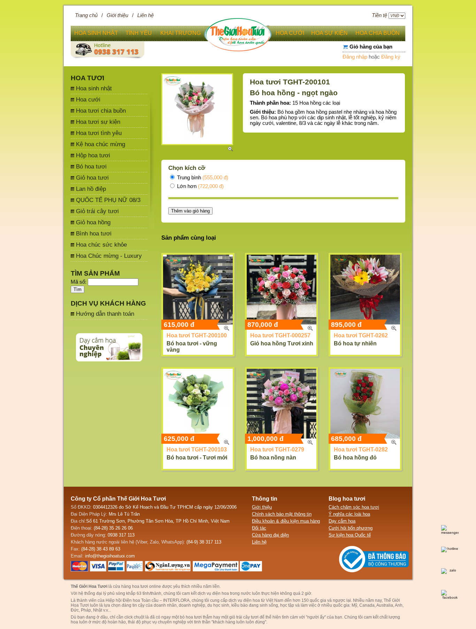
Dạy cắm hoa (342, 521)
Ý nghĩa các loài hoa (349, 514)
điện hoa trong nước (231, 593)
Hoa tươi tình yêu (99, 132)
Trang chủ (86, 15)
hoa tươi (194, 617)
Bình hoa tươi (94, 233)
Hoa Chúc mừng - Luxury (109, 255)
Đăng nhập (355, 57)
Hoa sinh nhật (94, 88)
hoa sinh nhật (96, 33)
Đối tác (259, 528)
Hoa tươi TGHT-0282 (361, 449)
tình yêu (138, 33)
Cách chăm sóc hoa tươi (354, 507)
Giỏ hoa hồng (93, 222)
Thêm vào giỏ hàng (190, 211)
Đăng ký (390, 57)
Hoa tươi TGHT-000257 (280, 335)
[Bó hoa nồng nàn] (281, 404)
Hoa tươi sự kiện (98, 121)
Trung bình (202, 177)
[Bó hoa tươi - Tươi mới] (198, 404)
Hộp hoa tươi (93, 155)
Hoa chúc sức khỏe (101, 244)
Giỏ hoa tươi (92, 177)
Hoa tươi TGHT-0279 (277, 449)
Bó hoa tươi (91, 166)
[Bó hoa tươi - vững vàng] (198, 289)
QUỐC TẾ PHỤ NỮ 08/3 (108, 199)
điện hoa (251, 600)
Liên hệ (145, 15)
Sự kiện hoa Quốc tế (350, 535)
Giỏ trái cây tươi (97, 211)
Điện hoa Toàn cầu (141, 600)
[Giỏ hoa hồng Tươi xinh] (281, 289)
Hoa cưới (88, 99)
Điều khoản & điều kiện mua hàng (286, 521)
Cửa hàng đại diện (270, 535)
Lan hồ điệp (91, 188)
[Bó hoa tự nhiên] (365, 289)
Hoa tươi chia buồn (101, 110)
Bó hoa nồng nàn (273, 457)
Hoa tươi (87, 78)
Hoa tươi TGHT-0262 (361, 335)
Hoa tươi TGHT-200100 (197, 335)
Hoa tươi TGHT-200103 (197, 449)
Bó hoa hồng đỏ (355, 457)
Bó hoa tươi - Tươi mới (197, 457)
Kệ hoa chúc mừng (100, 144)
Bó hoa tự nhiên (355, 343)
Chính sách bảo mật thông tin (282, 514)
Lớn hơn (200, 186)
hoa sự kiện (329, 33)
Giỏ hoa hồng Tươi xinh (281, 343)
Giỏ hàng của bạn (371, 47)
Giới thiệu (117, 15)
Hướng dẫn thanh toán (105, 313)
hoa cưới (290, 33)
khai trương (180, 33)
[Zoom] (226, 328)
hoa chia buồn (377, 33)
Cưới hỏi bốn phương (351, 528)
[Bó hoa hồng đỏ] (365, 404)
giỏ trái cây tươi (244, 617)
